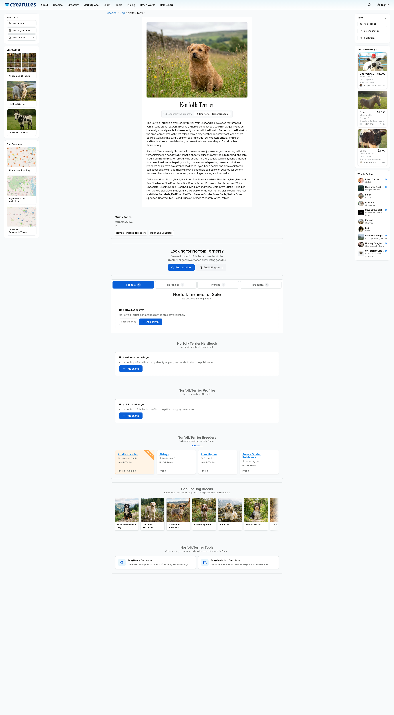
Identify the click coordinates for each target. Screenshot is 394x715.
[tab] (133, 285)
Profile (121, 470)
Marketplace (91, 5)
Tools (118, 5)
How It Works (147, 5)
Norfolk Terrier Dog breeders (131, 232)
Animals (131, 470)
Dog (122, 13)
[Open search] (369, 5)
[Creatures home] (20, 4)
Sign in (385, 5)
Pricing (131, 5)
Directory (73, 5)
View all (195, 445)
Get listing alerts (213, 267)
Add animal (153, 321)
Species (58, 5)
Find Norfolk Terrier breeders (214, 113)
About (44, 5)
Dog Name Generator (161, 232)
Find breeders (183, 267)
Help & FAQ (166, 5)
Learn (107, 5)
